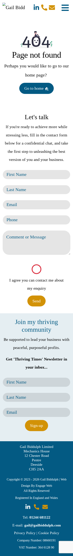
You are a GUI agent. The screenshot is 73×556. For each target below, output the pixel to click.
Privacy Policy (24, 533)
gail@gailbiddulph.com (42, 525)
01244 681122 (39, 517)
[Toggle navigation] (65, 7)
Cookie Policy (48, 533)
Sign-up (36, 425)
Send (36, 301)
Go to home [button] (34, 88)
